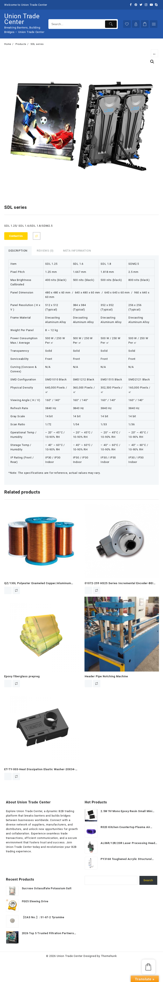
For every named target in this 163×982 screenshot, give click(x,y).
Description (17, 250)
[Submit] (111, 24)
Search (148, 880)
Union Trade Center (22, 19)
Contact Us (16, 236)
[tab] (18, 250)
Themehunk (109, 956)
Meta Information (77, 250)
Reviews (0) (45, 250)
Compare (36, 236)
